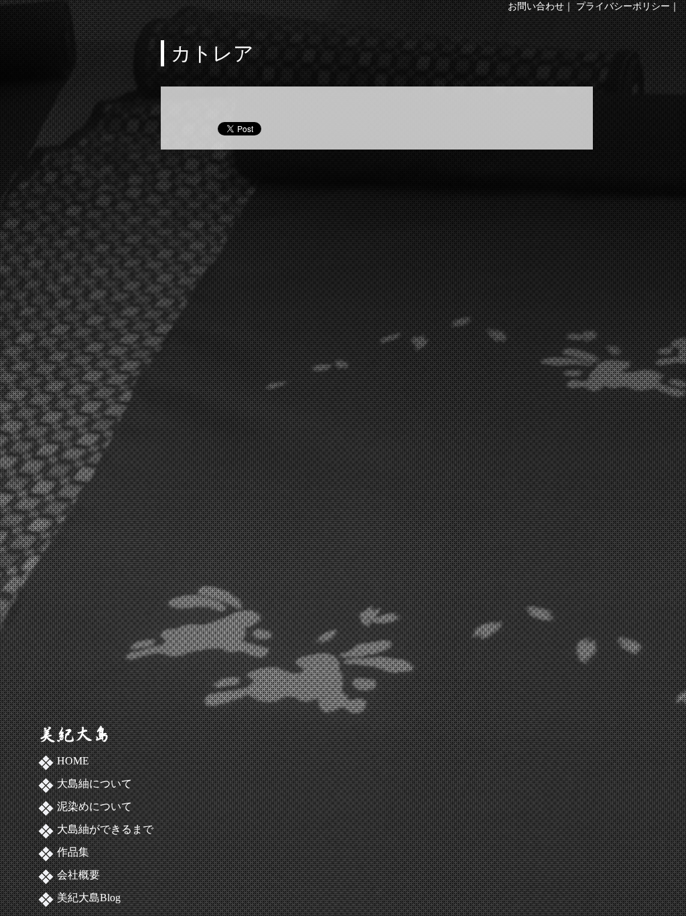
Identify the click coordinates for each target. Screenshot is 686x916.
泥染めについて (94, 806)
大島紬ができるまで (105, 829)
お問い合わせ (536, 6)
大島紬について (94, 783)
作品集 (73, 852)
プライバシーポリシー (623, 6)
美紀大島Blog (89, 897)
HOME (73, 760)
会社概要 (78, 874)
